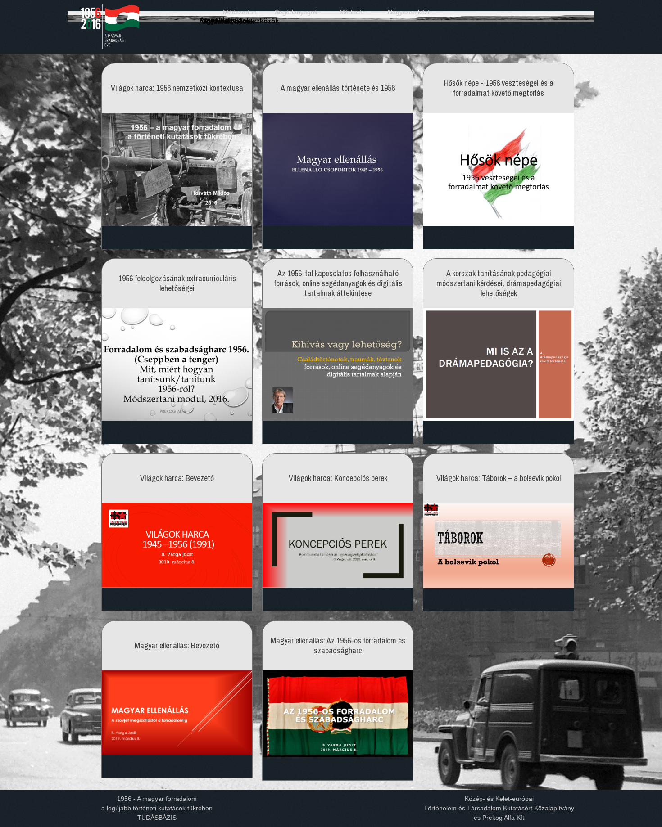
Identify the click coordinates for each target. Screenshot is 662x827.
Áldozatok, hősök (226, 21)
